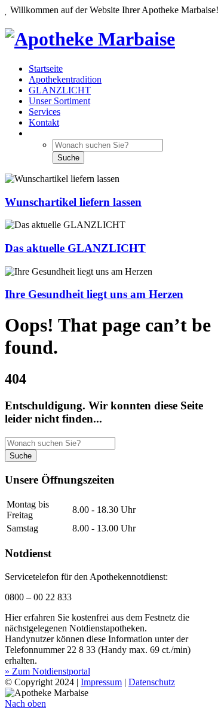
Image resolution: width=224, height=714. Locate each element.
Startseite (46, 68)
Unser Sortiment (59, 101)
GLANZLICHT (60, 90)
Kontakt (44, 122)
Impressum (101, 682)
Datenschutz (151, 682)
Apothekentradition (65, 79)
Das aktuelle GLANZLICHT (75, 248)
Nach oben (25, 703)
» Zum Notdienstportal (47, 671)
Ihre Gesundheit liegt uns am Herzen (94, 294)
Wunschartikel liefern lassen (73, 202)
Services (44, 112)
